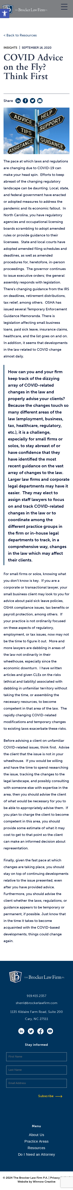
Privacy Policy (59, 1177)
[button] (4, 13)
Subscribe (46, 1096)
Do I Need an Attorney (36, 1154)
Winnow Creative (44, 1181)
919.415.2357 (36, 996)
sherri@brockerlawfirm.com (36, 1003)
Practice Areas (36, 1141)
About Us (36, 1135)
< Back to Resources (20, 35)
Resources (36, 1148)
